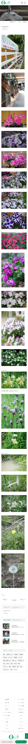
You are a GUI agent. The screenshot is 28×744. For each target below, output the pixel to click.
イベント (15, 669)
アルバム (3, 595)
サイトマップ (21, 731)
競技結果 (16, 654)
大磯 (11, 669)
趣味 (19, 663)
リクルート (10, 657)
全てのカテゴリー (7, 610)
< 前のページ (5, 600)
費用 (4, 654)
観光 (18, 666)
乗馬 (11, 663)
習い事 (15, 663)
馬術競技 (21, 654)
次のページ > (22, 600)
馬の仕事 (5, 657)
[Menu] (24, 2)
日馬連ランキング (10, 654)
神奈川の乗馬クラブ (7, 660)
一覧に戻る (14, 600)
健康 (10, 666)
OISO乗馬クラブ (21, 660)
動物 (21, 666)
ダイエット (5, 666)
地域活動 (13, 666)
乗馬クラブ (14, 660)
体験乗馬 (15, 657)
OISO (4, 663)
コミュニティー (6, 669)
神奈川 (8, 663)
